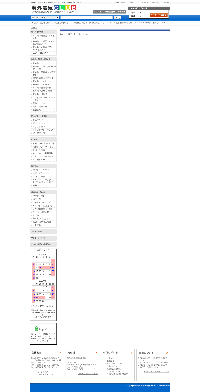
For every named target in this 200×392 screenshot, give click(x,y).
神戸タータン (39, 196)
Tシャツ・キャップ (41, 202)
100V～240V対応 (40, 53)
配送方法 (110, 361)
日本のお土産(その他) (43, 209)
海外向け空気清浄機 (42, 87)
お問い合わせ (112, 366)
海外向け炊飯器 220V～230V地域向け (43, 42)
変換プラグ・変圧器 (39, 116)
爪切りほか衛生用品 (42, 222)
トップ (34, 27)
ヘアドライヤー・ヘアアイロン (44, 98)
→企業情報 (164, 2)
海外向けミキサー (41, 81)
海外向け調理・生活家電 (41, 59)
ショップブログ (42, 372)
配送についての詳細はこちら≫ (156, 372)
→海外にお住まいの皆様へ (124, 2)
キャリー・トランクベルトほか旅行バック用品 (44, 181)
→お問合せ (154, 2)
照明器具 (37, 109)
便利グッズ (38, 185)
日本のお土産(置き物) (43, 205)
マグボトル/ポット (38, 238)
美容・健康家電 (40, 106)
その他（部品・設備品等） (41, 244)
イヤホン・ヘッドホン (43, 156)
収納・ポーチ (39, 176)
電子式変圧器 (39, 133)
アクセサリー (39, 159)
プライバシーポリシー (115, 371)
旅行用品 (34, 166)
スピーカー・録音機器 (43, 153)
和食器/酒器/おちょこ (42, 218)
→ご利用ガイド (142, 2)
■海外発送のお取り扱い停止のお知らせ (88, 23)
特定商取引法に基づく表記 (117, 374)
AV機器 (34, 139)
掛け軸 (36, 215)
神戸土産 (37, 199)
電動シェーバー (40, 103)
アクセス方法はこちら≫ (88, 374)
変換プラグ (38, 120)
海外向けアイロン (41, 84)
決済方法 (110, 358)
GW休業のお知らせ (151, 23)
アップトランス (40, 126)
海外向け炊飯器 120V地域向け (43, 37)
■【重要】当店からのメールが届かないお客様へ (51, 23)
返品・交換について (115, 363)
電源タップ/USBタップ (43, 146)
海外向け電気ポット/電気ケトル (44, 73)
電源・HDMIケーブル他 (43, 143)
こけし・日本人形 (41, 212)
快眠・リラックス (41, 173)
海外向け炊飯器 (37, 32)
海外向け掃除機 (40, 94)
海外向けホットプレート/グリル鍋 (44, 67)
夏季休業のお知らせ (124, 23)
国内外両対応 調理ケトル (44, 78)
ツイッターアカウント (44, 375)
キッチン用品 (36, 232)
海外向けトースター (42, 63)
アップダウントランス (43, 130)
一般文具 (37, 225)
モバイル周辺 (39, 150)
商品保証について (114, 369)
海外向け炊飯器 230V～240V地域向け (43, 48)
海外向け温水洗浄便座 (43, 91)
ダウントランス (40, 123)
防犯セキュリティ (41, 170)
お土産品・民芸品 (38, 192)
